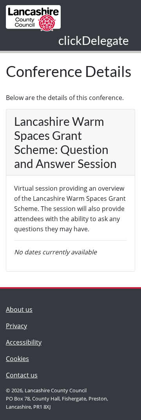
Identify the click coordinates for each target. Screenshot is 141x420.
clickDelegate (93, 40)
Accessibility (24, 342)
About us (24, 309)
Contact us (24, 374)
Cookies (17, 358)
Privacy (16, 326)
